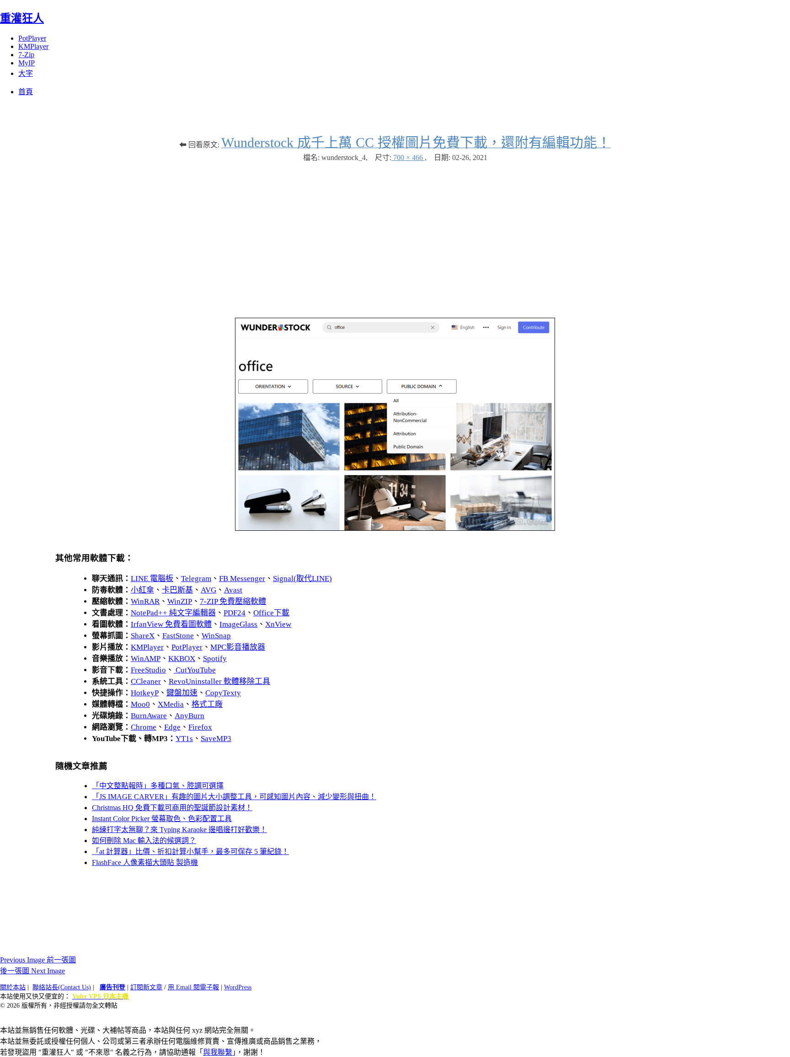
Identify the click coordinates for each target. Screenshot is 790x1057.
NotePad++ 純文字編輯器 (173, 613)
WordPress (237, 987)
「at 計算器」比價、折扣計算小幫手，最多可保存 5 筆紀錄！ (190, 851)
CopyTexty (223, 693)
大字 (25, 73)
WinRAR (145, 601)
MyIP (26, 63)
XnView (278, 624)
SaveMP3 (216, 738)
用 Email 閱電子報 (193, 987)
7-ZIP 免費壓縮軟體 (233, 601)
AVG (208, 590)
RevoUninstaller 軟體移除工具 (219, 681)
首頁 (25, 92)
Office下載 (271, 613)
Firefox (200, 727)
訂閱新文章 (146, 987)
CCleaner (146, 681)
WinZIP (179, 601)
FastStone (178, 635)
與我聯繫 (217, 1052)
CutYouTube (195, 670)
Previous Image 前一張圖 (38, 960)
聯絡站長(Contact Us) (61, 987)
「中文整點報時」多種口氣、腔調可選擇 (158, 786)
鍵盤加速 (182, 693)
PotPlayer (32, 38)
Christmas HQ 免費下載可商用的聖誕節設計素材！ (172, 807)
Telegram (196, 578)
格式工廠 (207, 704)
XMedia (171, 704)
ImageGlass (238, 624)
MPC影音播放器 (237, 647)
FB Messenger (242, 578)
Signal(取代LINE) (302, 578)
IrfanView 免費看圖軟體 (171, 624)
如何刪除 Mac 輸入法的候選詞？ (144, 840)
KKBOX (181, 658)
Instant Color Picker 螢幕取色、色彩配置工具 (162, 818)
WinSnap (216, 635)
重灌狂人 (22, 18)
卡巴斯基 (177, 590)
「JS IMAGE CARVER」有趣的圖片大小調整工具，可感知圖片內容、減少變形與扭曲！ (234, 797)
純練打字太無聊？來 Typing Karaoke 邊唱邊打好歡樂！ (179, 829)
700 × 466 (408, 157)
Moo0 (140, 704)
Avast (233, 590)
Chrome (143, 727)
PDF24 (235, 613)
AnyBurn (189, 715)
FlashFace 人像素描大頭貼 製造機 (145, 862)
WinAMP (145, 658)
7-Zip (26, 55)
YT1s (184, 738)
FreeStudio (148, 670)
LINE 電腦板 (152, 578)
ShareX (143, 635)
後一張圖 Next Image (32, 971)
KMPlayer (33, 46)
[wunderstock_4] (395, 528)
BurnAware (149, 715)
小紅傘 (142, 590)
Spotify (215, 658)
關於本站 (13, 987)
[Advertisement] (395, 235)
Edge (172, 727)
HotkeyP (145, 693)
